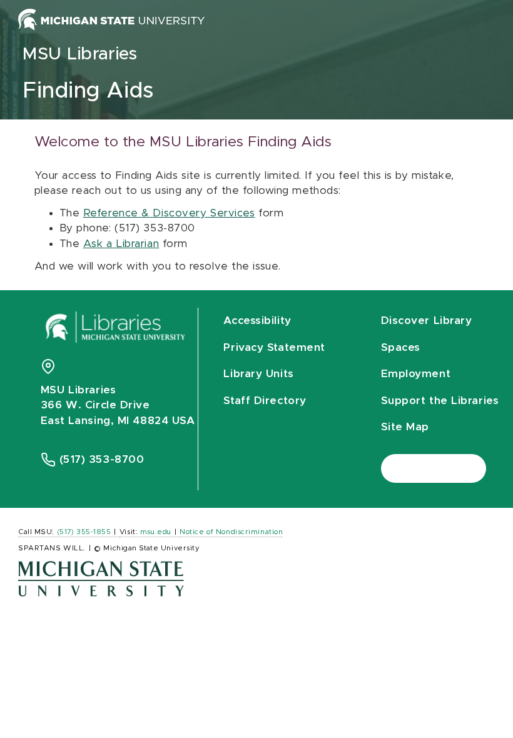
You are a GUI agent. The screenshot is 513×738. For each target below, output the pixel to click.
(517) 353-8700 (102, 459)
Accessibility (257, 320)
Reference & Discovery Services (169, 213)
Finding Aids (88, 91)
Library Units (258, 373)
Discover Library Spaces (426, 334)
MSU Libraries (80, 54)
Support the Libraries (440, 400)
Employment (416, 373)
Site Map (405, 427)
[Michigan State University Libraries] (116, 331)
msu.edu (155, 531)
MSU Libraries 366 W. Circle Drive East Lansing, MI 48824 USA (118, 405)
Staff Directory (264, 400)
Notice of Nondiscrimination (231, 531)
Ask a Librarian (121, 243)
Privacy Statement (274, 347)
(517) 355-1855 (84, 531)
